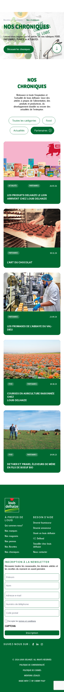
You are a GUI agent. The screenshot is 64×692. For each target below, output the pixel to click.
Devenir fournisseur (42, 522)
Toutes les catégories (24, 120)
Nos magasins (11, 535)
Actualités (19, 130)
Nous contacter (40, 551)
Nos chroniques (12, 551)
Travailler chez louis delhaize (42, 545)
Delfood (40, 538)
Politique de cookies (32, 670)
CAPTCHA (10, 626)
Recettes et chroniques (13, 20)
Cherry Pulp (39, 681)
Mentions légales (32, 675)
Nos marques (11, 530)
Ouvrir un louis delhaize (44, 533)
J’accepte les (22, 621)
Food (49, 120)
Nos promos (10, 541)
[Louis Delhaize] (18, 505)
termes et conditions (27, 621)
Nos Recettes (11, 546)
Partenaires (40, 130)
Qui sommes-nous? (14, 525)
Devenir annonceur (42, 527)
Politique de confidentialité (32, 664)
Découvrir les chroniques (18, 49)
